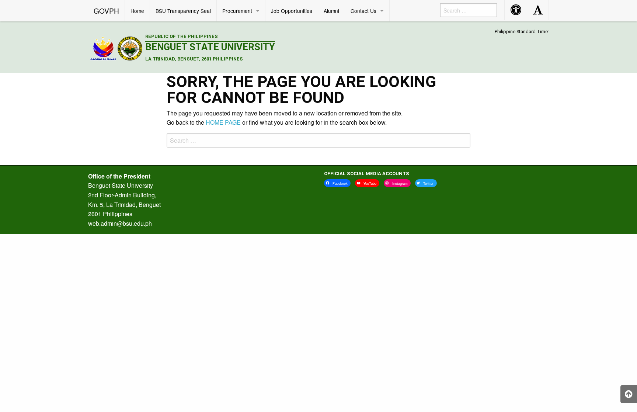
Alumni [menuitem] (331, 10)
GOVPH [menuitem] (106, 10)
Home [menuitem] (137, 10)
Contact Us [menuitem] (363, 10)
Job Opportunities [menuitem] (291, 10)
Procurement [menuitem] (237, 10)
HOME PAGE (223, 122)
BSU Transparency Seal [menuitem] (183, 10)
